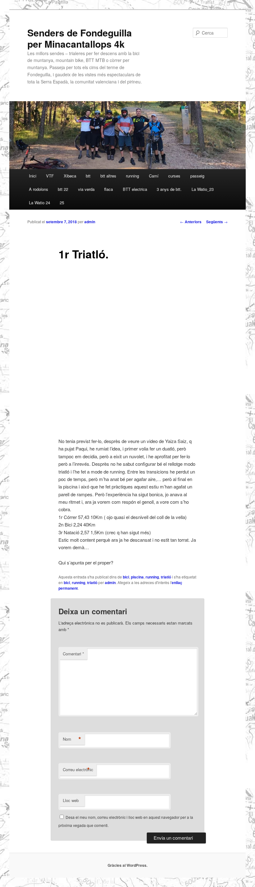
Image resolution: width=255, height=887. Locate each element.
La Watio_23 (203, 189)
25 (62, 202)
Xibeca (70, 176)
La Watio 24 (39, 202)
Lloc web (71, 800)
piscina (137, 577)
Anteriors (191, 221)
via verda (86, 189)
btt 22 (63, 189)
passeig (197, 176)
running (132, 176)
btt (88, 176)
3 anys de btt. (169, 189)
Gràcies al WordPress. (127, 865)
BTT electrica (135, 189)
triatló (166, 577)
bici (126, 577)
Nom (72, 739)
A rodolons (38, 189)
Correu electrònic (78, 770)
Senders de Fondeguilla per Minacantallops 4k (79, 38)
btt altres (108, 176)
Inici (32, 176)
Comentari (73, 654)
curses (174, 176)
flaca (108, 189)
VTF (50, 176)
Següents (217, 221)
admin (89, 221)
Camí (154, 176)
